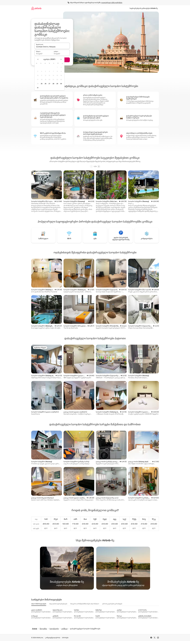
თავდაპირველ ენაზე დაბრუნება (111, 2)
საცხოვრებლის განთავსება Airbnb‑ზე (144, 8)
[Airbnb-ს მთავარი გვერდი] (36, 8)
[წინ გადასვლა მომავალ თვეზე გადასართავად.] (61, 59)
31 (37, 88)
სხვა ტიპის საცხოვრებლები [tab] (58, 604)
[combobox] (52, 46)
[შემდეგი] (98, 166)
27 (49, 84)
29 (57, 84)
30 (61, 84)
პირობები (65, 638)
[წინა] (91, 166)
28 (53, 84)
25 (41, 84)
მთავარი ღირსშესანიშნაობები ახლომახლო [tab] (84, 604)
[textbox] (43, 53)
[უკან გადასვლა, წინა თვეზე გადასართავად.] (38, 59)
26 (45, 84)
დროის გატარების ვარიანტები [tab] (112, 604)
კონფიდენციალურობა (52, 638)
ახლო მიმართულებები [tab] (38, 604)
